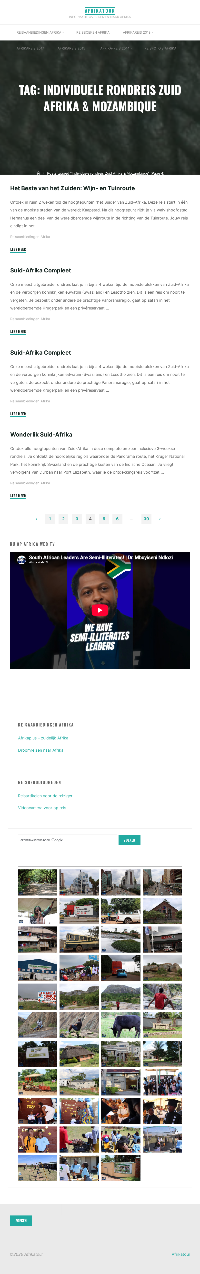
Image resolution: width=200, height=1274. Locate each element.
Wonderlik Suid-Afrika (41, 434)
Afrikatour (100, 11)
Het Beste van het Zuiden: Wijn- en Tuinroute (72, 188)
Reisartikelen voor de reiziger (45, 795)
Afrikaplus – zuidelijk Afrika (43, 738)
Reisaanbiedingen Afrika (30, 237)
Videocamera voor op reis (42, 807)
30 (146, 518)
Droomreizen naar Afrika (40, 750)
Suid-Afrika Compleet (40, 270)
